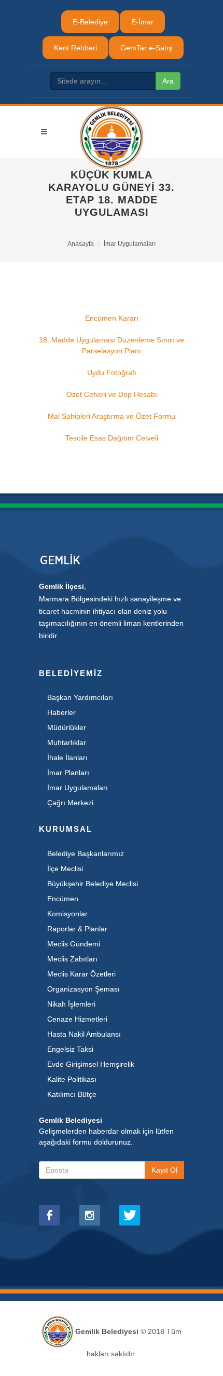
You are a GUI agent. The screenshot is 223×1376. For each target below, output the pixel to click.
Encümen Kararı (111, 318)
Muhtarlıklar (66, 742)
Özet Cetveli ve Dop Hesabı (111, 394)
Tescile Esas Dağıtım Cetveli (111, 438)
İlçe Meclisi (65, 868)
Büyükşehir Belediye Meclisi (92, 883)
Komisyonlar (67, 914)
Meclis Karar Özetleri (81, 974)
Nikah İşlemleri (71, 1004)
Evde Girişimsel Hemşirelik (90, 1064)
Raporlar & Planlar (77, 929)
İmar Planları (68, 772)
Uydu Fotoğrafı (111, 372)
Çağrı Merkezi (70, 803)
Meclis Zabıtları (72, 959)
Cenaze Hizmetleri (77, 1019)
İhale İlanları (67, 757)
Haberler (61, 712)
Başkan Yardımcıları (80, 697)
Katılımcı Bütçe (71, 1094)
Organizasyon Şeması (83, 989)
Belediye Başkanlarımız (85, 853)
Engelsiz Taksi (70, 1049)
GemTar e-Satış (146, 48)
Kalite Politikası (71, 1079)
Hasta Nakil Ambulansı (84, 1034)
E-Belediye (90, 22)
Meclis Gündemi (73, 944)
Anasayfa (80, 243)
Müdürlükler (66, 727)
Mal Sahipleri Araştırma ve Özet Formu (111, 416)
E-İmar (142, 22)
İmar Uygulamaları (130, 243)
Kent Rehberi (75, 48)
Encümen (62, 899)
